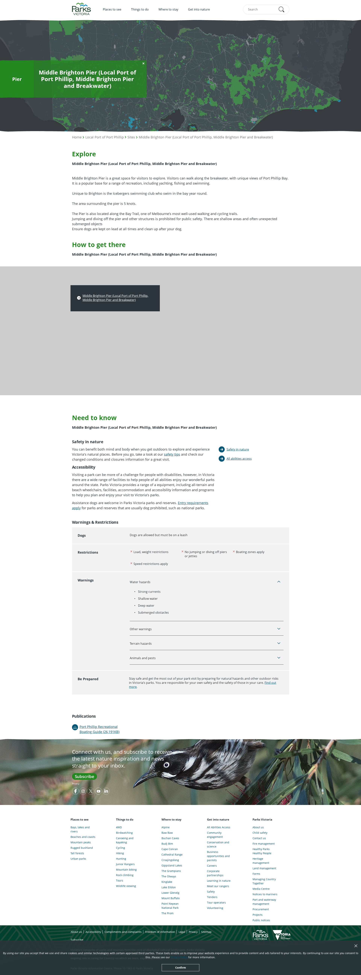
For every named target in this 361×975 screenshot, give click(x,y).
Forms (256, 873)
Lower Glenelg (170, 892)
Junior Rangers (125, 864)
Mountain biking (126, 869)
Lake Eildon (169, 887)
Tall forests (77, 853)
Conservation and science (218, 844)
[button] (281, 9)
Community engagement (215, 835)
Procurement (261, 909)
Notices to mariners (265, 894)
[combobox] (266, 9)
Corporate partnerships (215, 873)
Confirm (180, 967)
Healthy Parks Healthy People (262, 851)
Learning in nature (219, 880)
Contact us (259, 838)
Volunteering (215, 908)
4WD (119, 827)
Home (77, 137)
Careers (212, 865)
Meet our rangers (218, 886)
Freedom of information (160, 932)
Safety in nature (238, 449)
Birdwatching (124, 832)
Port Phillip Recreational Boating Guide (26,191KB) (99, 729)
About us (258, 827)
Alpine (166, 827)
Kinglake (167, 882)
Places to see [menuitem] (112, 9)
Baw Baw (167, 832)
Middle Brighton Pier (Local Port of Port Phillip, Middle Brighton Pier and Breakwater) (206, 137)
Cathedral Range (172, 854)
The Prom (168, 913)
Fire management (264, 843)
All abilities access (239, 459)
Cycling (120, 848)
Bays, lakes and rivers (80, 829)
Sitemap (206, 932)
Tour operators (216, 902)
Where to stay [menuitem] (168, 9)
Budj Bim (167, 843)
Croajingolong (170, 860)
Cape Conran (170, 849)
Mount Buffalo (171, 898)
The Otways (169, 876)
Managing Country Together (264, 881)
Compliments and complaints (123, 932)
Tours (119, 880)
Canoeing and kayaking (124, 840)
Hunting (121, 858)
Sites (131, 137)
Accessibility (93, 932)
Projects (257, 914)
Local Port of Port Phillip (104, 137)
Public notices (261, 920)
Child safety (260, 832)
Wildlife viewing (126, 886)
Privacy (75, 783)
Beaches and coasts (83, 837)
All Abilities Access (218, 827)
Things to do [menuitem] (140, 9)
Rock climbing (124, 875)
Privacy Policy (179, 957)
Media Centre (261, 889)
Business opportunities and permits (218, 856)
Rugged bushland (82, 848)
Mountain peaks (81, 842)
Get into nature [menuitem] (199, 9)
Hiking (120, 853)
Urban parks (78, 858)
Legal (182, 932)
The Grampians (171, 871)
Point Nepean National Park (170, 906)
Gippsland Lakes (172, 865)
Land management (264, 868)
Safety (211, 891)
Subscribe (84, 776)
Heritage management (261, 861)
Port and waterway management (264, 902)
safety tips (172, 454)
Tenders (212, 897)
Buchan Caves (170, 838)
